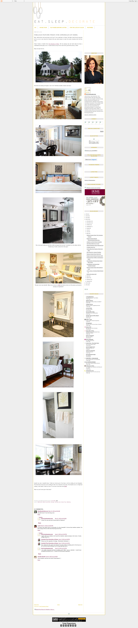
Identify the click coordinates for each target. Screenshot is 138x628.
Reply (39, 514)
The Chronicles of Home (54, 44)
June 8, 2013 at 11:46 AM (51, 556)
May (88, 233)
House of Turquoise (90, 335)
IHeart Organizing (89, 339)
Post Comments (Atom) (43, 606)
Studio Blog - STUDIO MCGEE (92, 358)
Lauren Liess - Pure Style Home (92, 343)
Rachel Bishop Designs (91, 354)
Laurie (39, 525)
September (89, 226)
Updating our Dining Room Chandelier (94, 241)
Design (52, 502)
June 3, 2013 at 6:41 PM (64, 543)
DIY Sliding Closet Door (90, 340)
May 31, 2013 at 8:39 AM (60, 518)
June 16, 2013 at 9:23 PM (61, 548)
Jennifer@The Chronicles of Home (49, 539)
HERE (59, 285)
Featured (90, 27)
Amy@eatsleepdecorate (91, 94)
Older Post (80, 604)
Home (58, 604)
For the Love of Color (77, 27)
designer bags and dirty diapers (92, 315)
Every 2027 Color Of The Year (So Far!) (93, 371)
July (88, 230)
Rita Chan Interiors (89, 336)
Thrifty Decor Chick (90, 365)
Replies (41, 517)
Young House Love (90, 370)
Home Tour (63, 502)
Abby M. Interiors (89, 300)
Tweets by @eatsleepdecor (90, 180)
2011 (87, 284)
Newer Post (36, 604)
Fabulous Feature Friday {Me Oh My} (94, 254)
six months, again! (89, 309)
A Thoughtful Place (90, 296)
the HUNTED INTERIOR (91, 362)
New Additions (88, 355)
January (88, 281)
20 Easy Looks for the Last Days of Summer (94, 324)
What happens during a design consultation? (93, 301)
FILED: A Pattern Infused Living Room (92, 320)
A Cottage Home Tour (91, 247)
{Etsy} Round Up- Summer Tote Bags (94, 252)
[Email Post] (56, 500)
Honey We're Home (90, 330)
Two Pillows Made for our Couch (93, 243)
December (89, 221)
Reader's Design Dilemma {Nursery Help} (95, 255)
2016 (87, 214)
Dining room (58, 502)
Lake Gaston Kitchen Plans (91, 344)
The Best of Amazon (89, 351)
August (88, 228)
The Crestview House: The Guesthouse (93, 359)
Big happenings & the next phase (91, 328)
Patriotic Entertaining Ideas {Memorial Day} (95, 245)
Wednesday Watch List (90, 348)
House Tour (43, 27)
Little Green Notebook (90, 350)
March (88, 277)
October (88, 224)
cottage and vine (89, 304)
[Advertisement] (93, 40)
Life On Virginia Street (90, 347)
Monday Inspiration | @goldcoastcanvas (93, 305)
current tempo (89, 308)
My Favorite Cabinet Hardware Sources (93, 363)
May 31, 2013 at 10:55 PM (47, 525)
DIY (35, 27)
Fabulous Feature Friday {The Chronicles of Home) (56, 35)
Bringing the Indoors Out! (91, 274)
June (88, 231)
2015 (87, 215)
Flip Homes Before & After (58, 27)
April (88, 276)
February (89, 279)
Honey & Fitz (88, 327)
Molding (69, 502)
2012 (87, 283)
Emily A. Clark (89, 319)
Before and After (46, 502)
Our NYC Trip (88, 316)
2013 (87, 219)
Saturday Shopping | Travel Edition (92, 297)
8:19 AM (53, 500)
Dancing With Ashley (90, 311)
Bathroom (40, 502)
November (89, 222)
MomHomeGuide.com (43, 511)
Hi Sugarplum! (89, 323)
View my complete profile (90, 114)
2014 (87, 217)
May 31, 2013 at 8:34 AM (54, 511)
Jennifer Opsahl (41, 556)
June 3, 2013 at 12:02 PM (61, 534)
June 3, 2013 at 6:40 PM (64, 539)
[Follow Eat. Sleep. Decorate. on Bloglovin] (91, 160)
